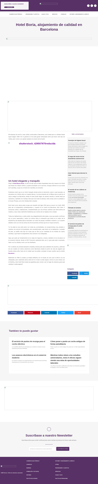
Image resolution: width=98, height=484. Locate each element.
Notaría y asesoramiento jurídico (79, 14)
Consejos (63, 14)
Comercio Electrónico (15, 14)
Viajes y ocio (45, 14)
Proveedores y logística (32, 14)
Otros (57, 464)
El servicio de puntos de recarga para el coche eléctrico (76, 226)
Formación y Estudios (32, 471)
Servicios (54, 14)
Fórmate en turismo (74, 208)
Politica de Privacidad (61, 478)
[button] (96, 14)
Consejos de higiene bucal (76, 140)
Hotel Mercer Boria (18, 183)
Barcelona (11, 253)
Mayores (28, 475)
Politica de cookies (31, 478)
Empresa (28, 468)
